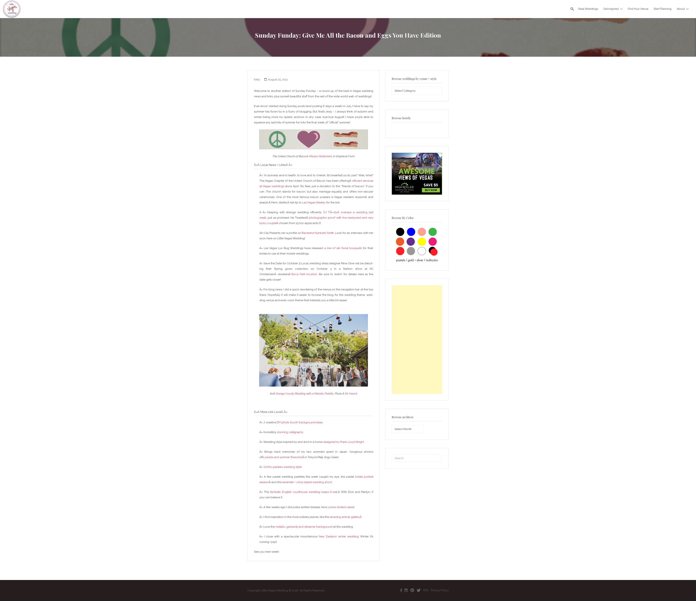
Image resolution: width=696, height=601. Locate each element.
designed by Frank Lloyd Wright (343, 442)
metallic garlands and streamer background (304, 526)
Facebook (401, 590)
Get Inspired (611, 9)
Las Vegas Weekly (313, 202)
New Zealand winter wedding (339, 536)
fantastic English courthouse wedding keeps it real (303, 492)
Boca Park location (304, 274)
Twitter (419, 590)
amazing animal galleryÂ (346, 517)
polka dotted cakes (341, 507)
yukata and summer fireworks (283, 457)
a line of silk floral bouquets (343, 248)
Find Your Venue (638, 9)
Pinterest (412, 590)
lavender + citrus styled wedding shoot (307, 482)
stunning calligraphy (290, 432)
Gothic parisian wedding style (283, 467)
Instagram (406, 590)
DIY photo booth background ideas (300, 422)
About (681, 9)
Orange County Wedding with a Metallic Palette (305, 393)
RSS (425, 590)
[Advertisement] (417, 339)
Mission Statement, (320, 156)
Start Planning (663, 9)
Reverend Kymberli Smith (318, 233)
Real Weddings (588, 9)
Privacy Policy (440, 590)
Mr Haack (351, 393)
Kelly (257, 79)
